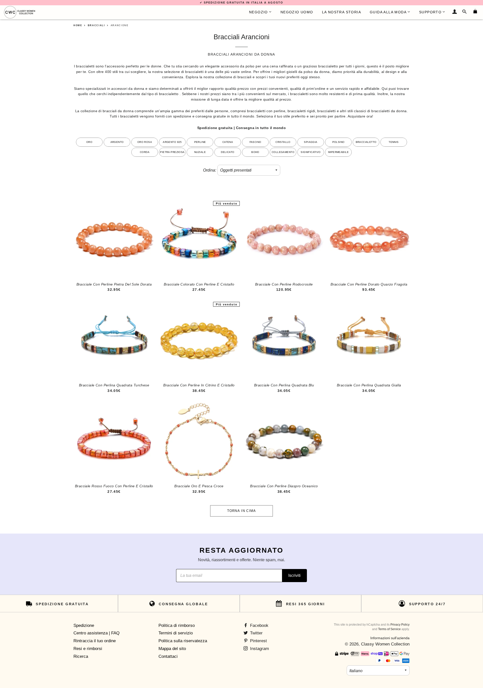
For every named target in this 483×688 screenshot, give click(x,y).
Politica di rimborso (176, 625)
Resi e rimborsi (87, 648)
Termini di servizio (175, 633)
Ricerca (80, 656)
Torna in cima (241, 511)
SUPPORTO (430, 12)
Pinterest (258, 640)
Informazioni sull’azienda (390, 638)
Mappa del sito (172, 648)
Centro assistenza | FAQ (96, 633)
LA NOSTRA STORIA (341, 12)
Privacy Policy (400, 624)
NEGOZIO (258, 12)
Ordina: (209, 170)
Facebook (258, 625)
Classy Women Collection (385, 644)
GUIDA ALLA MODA (388, 12)
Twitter (256, 633)
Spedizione (83, 625)
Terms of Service (389, 629)
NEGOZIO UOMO (296, 12)
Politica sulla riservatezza (182, 640)
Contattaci (168, 656)
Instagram (259, 648)
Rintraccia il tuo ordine (94, 640)
